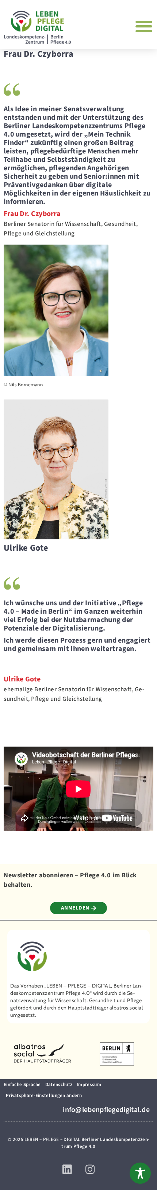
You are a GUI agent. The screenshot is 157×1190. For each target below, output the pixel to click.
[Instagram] (89, 1169)
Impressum (89, 1084)
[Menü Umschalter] (144, 26)
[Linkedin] (67, 1169)
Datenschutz (58, 1084)
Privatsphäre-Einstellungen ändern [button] (44, 1095)
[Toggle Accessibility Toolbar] (140, 1173)
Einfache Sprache (22, 1084)
